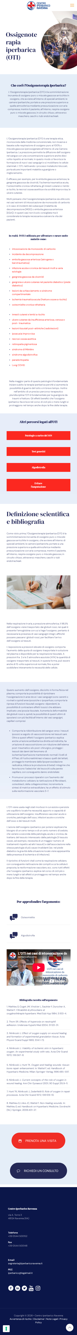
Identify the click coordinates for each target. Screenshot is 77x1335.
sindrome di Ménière (23, 349)
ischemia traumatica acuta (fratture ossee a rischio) (39, 299)
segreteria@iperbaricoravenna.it (25, 1263)
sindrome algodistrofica (24, 354)
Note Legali (52, 1319)
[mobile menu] (72, 5)
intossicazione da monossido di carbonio (34, 248)
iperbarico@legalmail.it (20, 1273)
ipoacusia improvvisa (23, 333)
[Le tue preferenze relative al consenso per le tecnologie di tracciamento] (6, 1328)
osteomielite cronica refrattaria (28, 304)
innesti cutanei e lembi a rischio (28, 314)
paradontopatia (20, 359)
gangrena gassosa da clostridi (28, 276)
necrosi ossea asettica (24, 338)
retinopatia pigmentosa (24, 344)
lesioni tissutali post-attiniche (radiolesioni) (35, 328)
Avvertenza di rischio (21, 1319)
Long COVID (18, 365)
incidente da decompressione (28, 254)
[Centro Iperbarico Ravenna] (38, 5)
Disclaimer (39, 1319)
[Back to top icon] (69, 1327)
